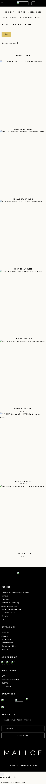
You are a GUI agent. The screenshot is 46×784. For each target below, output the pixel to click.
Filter (6, 34)
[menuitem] (15, 592)
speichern (23, 735)
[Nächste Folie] (42, 284)
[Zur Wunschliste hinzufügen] (42, 63)
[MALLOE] (22, 3)
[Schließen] (2, 774)
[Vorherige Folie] (3, 284)
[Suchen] (6, 3)
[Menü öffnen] (2, 3)
